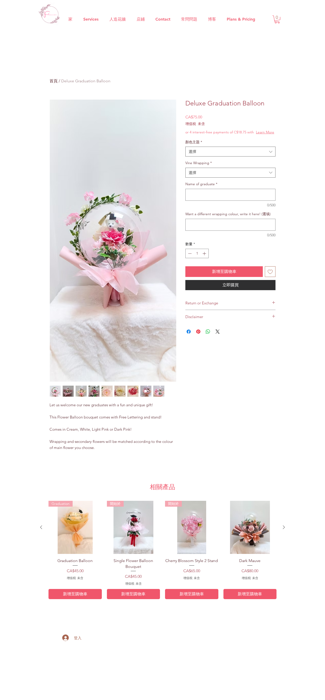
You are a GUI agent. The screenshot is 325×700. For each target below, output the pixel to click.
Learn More (265, 132)
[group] (162, 550)
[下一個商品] (284, 527)
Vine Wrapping (198, 163)
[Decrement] (189, 253)
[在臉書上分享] (189, 332)
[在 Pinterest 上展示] (198, 332)
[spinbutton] (197, 253)
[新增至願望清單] (270, 271)
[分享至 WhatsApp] (208, 332)
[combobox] (230, 152)
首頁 (54, 81)
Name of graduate (201, 184)
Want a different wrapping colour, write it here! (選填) (228, 214)
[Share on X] (218, 332)
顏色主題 (193, 142)
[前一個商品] (41, 527)
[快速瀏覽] (250, 527)
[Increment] (205, 253)
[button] (277, 19)
